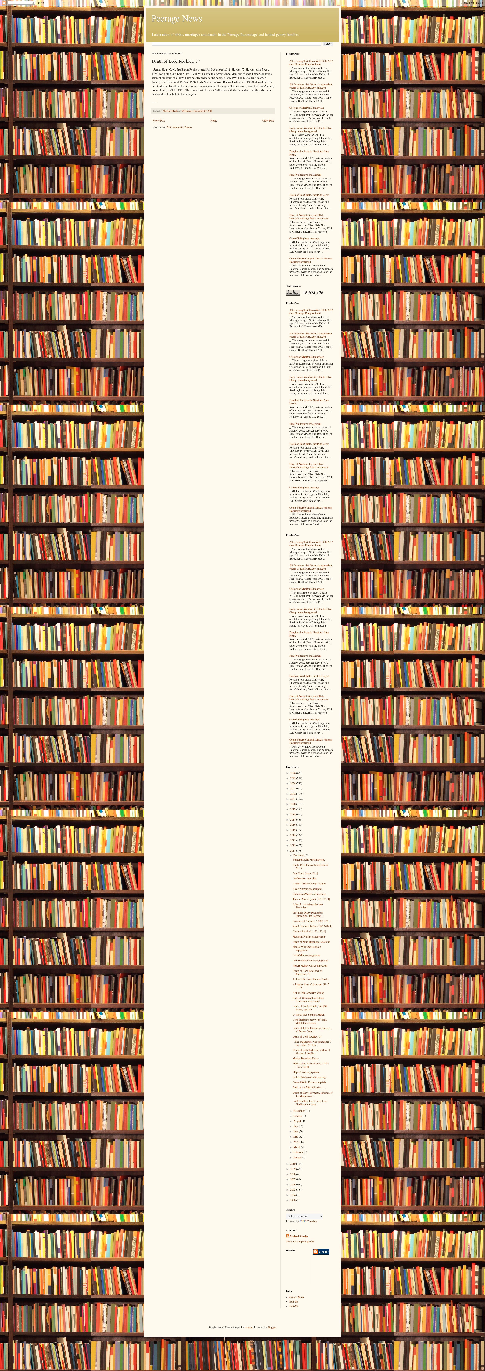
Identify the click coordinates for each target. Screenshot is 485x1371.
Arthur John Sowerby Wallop (308, 992)
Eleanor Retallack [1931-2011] (309, 931)
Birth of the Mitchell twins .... (309, 1087)
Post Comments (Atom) (179, 127)
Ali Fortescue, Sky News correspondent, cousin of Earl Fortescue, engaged (311, 86)
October (298, 1116)
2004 (293, 1195)
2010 (293, 1164)
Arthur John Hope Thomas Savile (311, 979)
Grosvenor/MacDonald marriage (306, 107)
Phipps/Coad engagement (306, 1072)
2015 (293, 830)
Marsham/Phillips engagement (309, 936)
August (297, 1121)
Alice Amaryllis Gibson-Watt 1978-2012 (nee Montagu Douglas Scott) (311, 62)
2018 (293, 814)
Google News (296, 1297)
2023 (293, 788)
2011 (293, 850)
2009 (293, 1169)
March (297, 1147)
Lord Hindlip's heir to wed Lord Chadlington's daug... (310, 1102)
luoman (249, 1327)
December (299, 855)
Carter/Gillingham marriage (304, 238)
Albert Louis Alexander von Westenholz (308, 905)
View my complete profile (300, 1241)
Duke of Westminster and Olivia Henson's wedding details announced (309, 216)
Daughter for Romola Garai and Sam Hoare (309, 152)
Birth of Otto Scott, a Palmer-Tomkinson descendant (309, 999)
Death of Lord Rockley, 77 (307, 1036)
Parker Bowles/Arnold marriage (310, 1077)
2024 (293, 783)
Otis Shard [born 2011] (305, 873)
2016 (293, 824)
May (296, 1136)
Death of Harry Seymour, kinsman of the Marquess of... (313, 1094)
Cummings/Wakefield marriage (309, 894)
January (297, 1157)
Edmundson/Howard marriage (309, 859)
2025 (293, 778)
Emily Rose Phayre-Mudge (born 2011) (310, 866)
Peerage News (177, 18)
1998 (293, 1200)
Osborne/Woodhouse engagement (310, 960)
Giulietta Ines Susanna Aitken (309, 1014)
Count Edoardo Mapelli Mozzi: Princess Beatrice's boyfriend (310, 260)
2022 (293, 794)
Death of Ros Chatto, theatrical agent (309, 195)
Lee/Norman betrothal (304, 878)
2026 (293, 773)
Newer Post (159, 120)
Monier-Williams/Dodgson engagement (307, 948)
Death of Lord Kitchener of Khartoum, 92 (307, 972)
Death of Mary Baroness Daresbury (311, 941)
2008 (293, 1174)
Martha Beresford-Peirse (306, 1058)
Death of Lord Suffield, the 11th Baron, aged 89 (310, 1007)
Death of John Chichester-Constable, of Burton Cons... (312, 1029)
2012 (293, 845)
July (296, 1126)
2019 (293, 809)
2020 (293, 804)
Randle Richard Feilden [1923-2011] (312, 926)
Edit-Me (293, 1301)
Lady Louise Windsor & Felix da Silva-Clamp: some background (310, 129)
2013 (293, 840)
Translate (312, 1221)
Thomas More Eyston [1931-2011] (311, 899)
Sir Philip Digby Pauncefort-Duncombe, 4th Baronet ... (308, 914)
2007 (293, 1179)
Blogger (272, 1327)
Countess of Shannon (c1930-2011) (312, 921)
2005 (293, 1189)
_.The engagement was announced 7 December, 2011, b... (312, 1043)
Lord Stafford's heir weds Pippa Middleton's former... (310, 1021)
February (298, 1152)
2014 (293, 835)
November (299, 1110)
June (296, 1131)
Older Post (268, 120)
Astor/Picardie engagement (307, 889)
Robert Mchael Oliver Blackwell (310, 965)
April (296, 1142)
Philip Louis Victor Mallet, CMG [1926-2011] (311, 1065)
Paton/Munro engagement (306, 955)
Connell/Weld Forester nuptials (309, 1082)
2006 (293, 1184)
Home (213, 120)
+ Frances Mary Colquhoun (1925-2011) (311, 986)
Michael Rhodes (299, 1236)
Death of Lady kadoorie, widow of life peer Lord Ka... (311, 1051)
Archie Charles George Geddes (309, 883)
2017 (293, 819)
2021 (293, 799)
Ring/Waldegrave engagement (305, 174)
